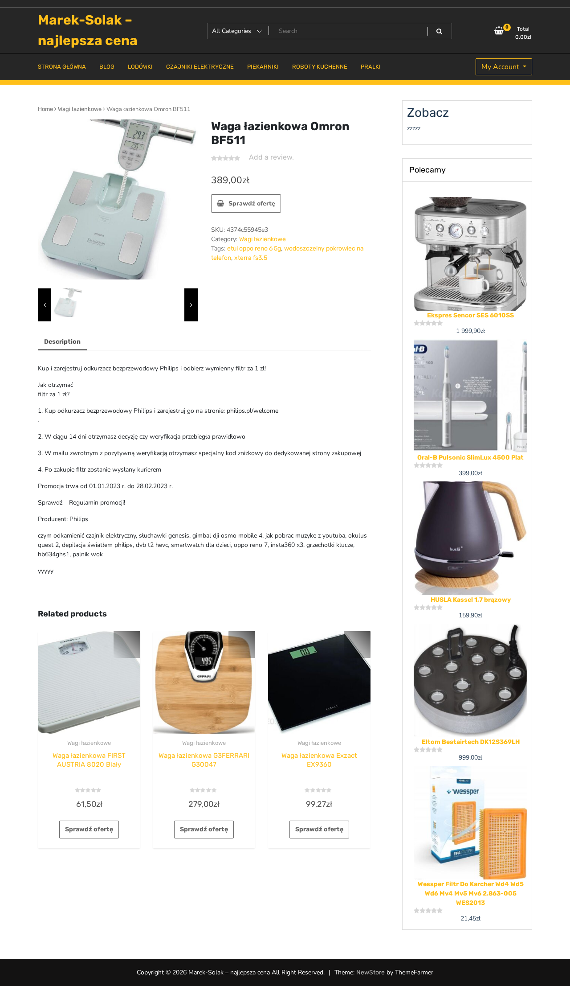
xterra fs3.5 (250, 258)
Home (45, 109)
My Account (501, 67)
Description (62, 341)
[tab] (62, 342)
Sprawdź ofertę (251, 203)
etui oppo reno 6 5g (254, 248)
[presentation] (44, 305)
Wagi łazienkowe (80, 109)
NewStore (370, 972)
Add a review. (271, 157)
